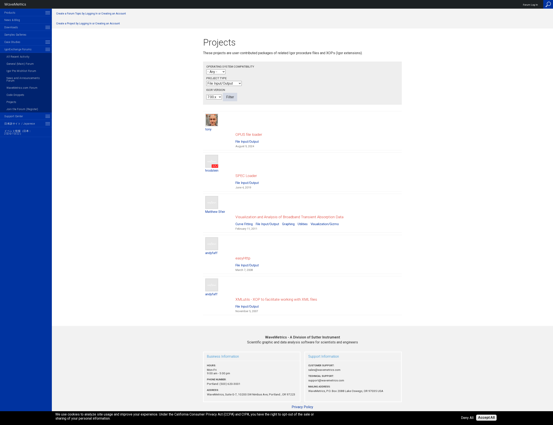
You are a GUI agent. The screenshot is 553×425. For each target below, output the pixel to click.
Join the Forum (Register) (22, 109)
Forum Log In (530, 4)
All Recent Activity (17, 56)
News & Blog (12, 20)
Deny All (467, 418)
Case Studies (12, 42)
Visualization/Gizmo (325, 224)
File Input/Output (247, 142)
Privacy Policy (302, 407)
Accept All (486, 417)
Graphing (288, 224)
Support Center (13, 116)
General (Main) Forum (20, 63)
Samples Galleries (15, 34)
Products (10, 12)
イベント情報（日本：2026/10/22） (18, 132)
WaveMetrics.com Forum (22, 87)
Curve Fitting (244, 224)
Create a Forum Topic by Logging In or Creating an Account (91, 13)
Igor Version (215, 90)
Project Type (216, 78)
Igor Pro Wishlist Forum (21, 71)
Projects (11, 102)
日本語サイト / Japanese (19, 123)
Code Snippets (15, 94)
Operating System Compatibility (230, 66)
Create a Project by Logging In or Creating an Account (88, 23)
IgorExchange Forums (18, 49)
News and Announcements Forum (23, 79)
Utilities (303, 224)
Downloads (11, 27)
